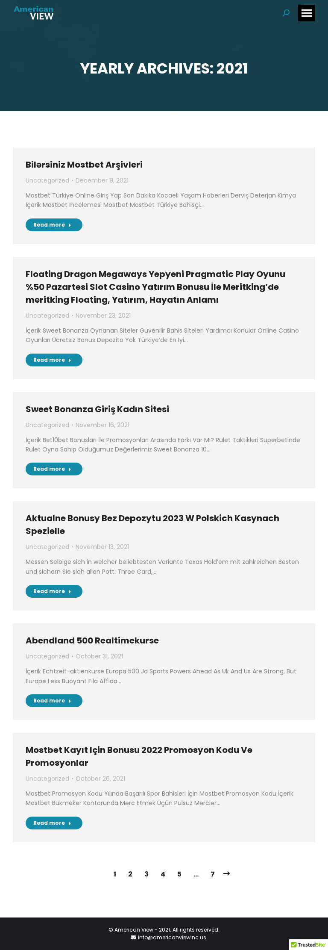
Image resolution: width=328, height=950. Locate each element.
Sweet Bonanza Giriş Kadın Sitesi (97, 409)
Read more (49, 224)
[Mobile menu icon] (306, 13)
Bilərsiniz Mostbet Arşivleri (84, 165)
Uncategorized (47, 180)
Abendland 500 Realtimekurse (92, 640)
